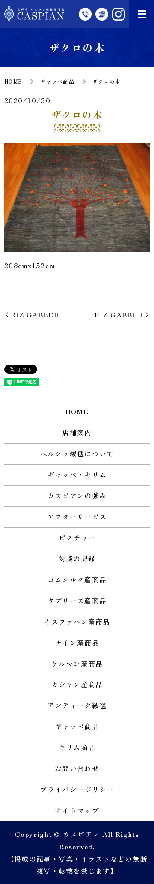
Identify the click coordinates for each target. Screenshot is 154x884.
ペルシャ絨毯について (77, 453)
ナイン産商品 (77, 642)
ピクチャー (77, 537)
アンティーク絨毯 (77, 705)
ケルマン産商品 (77, 663)
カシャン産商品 (77, 684)
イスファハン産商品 (77, 621)
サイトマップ (77, 810)
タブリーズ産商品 (77, 600)
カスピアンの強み (77, 495)
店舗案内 (77, 432)
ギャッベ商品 (57, 81)
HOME (13, 81)
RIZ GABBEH (35, 314)
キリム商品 (77, 747)
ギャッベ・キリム (77, 474)
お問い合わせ (77, 768)
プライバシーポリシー (77, 789)
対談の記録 (77, 558)
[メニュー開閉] (142, 14)
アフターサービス (77, 516)
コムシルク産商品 (77, 579)
